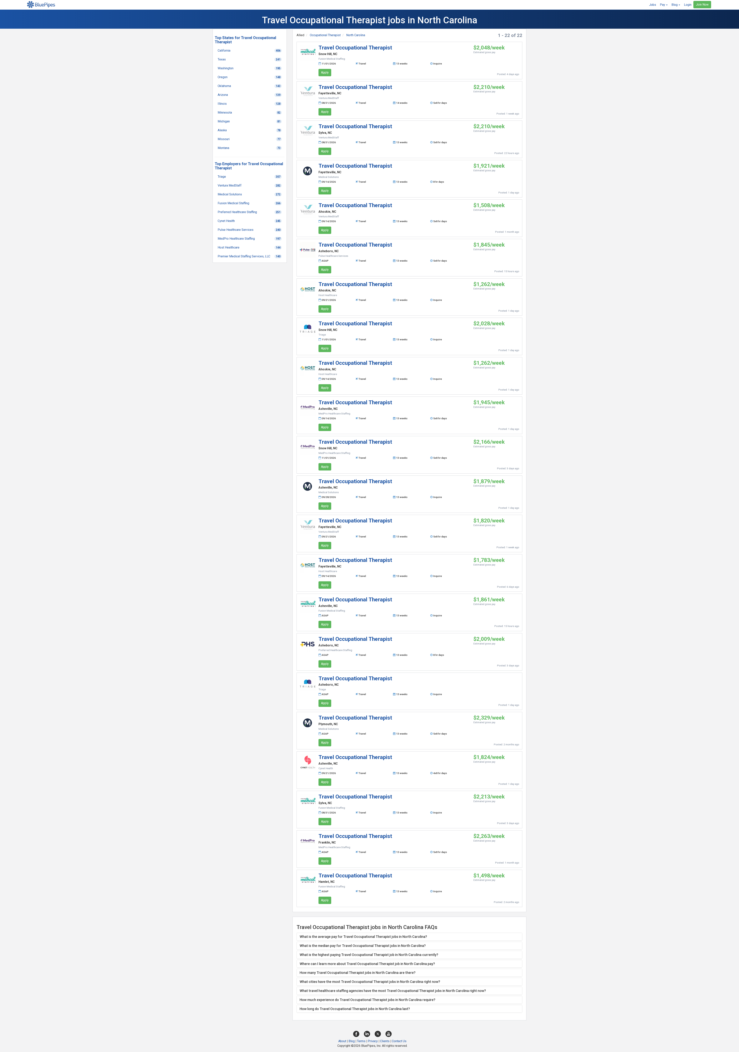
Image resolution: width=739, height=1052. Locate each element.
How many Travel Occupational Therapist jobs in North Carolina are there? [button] (357, 973)
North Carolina (355, 35)
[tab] (409, 937)
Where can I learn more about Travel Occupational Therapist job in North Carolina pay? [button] (367, 964)
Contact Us (399, 1041)
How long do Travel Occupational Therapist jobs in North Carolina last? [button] (355, 1009)
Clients (385, 1041)
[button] (664, 5)
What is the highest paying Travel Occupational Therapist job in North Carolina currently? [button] (369, 955)
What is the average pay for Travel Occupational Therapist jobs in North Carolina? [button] (363, 937)
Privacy (373, 1041)
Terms (361, 1041)
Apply (325, 72)
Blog (352, 1041)
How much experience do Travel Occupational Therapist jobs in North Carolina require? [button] (367, 1000)
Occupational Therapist (325, 35)
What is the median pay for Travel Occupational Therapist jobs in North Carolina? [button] (363, 946)
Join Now (702, 4)
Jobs (652, 5)
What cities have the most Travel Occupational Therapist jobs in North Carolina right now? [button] (370, 982)
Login (687, 5)
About (342, 1041)
